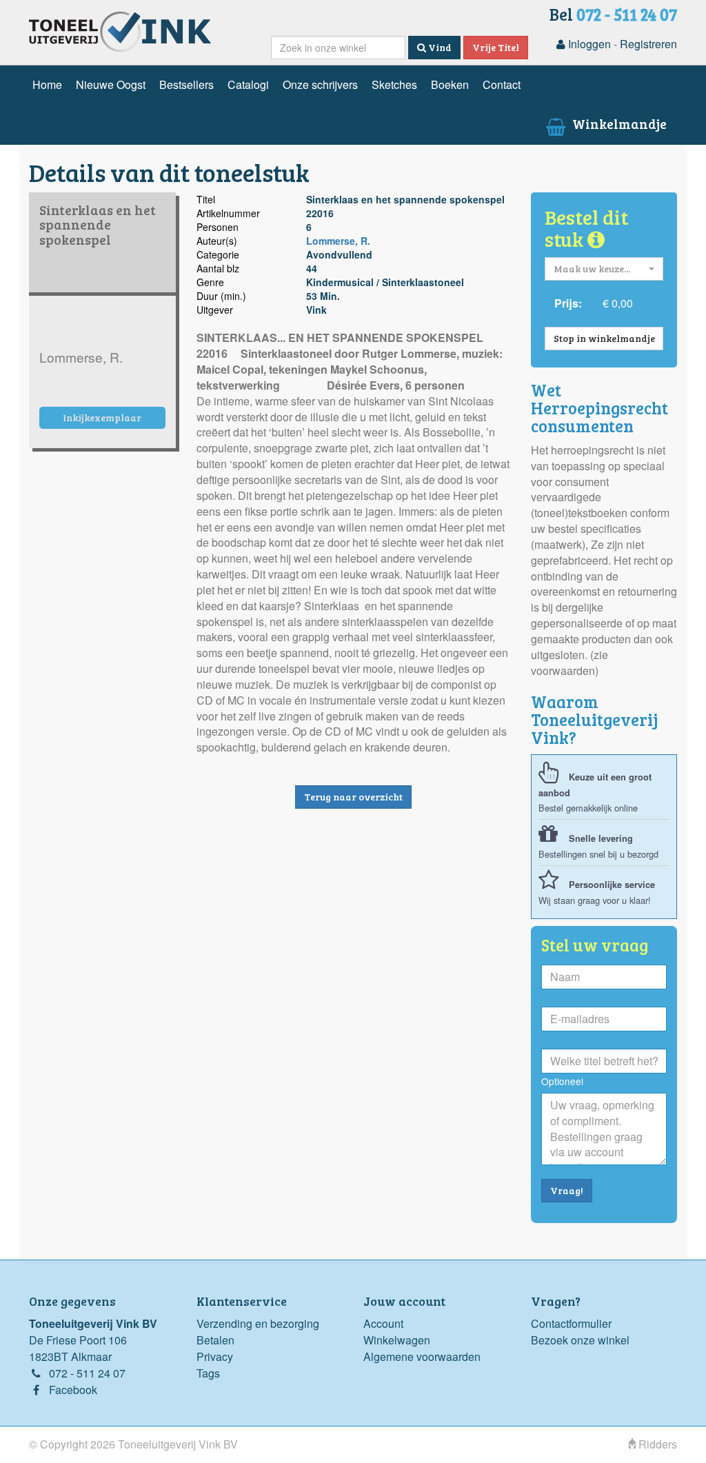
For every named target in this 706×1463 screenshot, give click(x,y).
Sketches (394, 84)
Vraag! (566, 1190)
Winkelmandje (618, 123)
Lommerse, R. (338, 241)
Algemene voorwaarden (422, 1356)
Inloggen (588, 44)
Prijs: (568, 303)
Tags (208, 1373)
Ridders (656, 1444)
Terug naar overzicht (353, 796)
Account (383, 1323)
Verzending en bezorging (257, 1323)
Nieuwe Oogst (110, 84)
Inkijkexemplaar (102, 417)
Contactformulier (571, 1323)
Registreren (648, 44)
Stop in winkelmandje (604, 338)
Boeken (450, 84)
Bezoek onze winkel (580, 1340)
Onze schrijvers (320, 84)
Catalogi (248, 84)
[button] (604, 269)
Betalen (215, 1340)
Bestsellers (186, 84)
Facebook (73, 1390)
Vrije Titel (495, 47)
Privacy (214, 1356)
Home (47, 84)
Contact (502, 84)
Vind (439, 47)
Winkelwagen (396, 1340)
